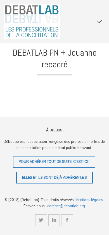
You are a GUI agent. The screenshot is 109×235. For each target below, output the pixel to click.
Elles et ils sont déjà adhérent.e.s (54, 177)
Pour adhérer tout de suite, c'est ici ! (54, 161)
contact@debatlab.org (66, 206)
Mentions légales (89, 199)
